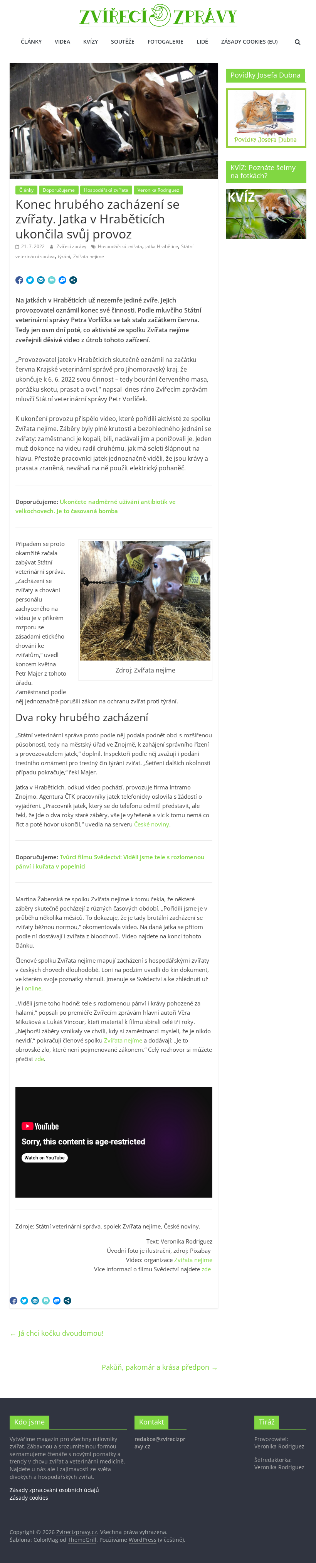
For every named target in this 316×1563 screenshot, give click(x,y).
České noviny (151, 824)
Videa (62, 41)
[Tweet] (30, 280)
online (33, 988)
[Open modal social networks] (73, 280)
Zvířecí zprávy (72, 246)
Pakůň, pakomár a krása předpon (160, 1367)
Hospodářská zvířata (106, 190)
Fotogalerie (165, 41)
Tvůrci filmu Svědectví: (91, 857)
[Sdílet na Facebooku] (19, 280)
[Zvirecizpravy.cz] (158, 8)
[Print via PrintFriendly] (51, 280)
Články (31, 41)
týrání (64, 256)
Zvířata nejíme (88, 256)
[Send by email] (41, 280)
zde (39, 1059)
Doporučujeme (59, 190)
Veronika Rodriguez (158, 190)
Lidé (202, 41)
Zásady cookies (29, 1497)
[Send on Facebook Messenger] (62, 280)
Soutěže (122, 41)
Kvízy (90, 41)
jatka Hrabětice (161, 246)
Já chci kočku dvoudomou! (57, 1333)
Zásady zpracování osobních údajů (54, 1490)
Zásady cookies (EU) (249, 41)
